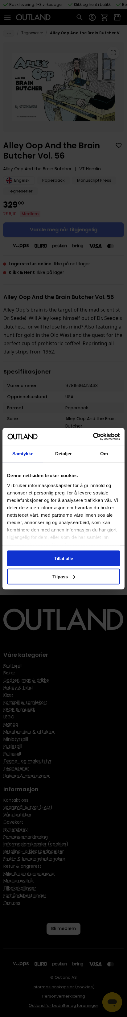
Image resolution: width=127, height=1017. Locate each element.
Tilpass (60, 576)
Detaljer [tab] (63, 453)
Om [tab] (104, 453)
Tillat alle (63, 558)
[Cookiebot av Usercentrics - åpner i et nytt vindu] (93, 436)
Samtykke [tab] (23, 453)
